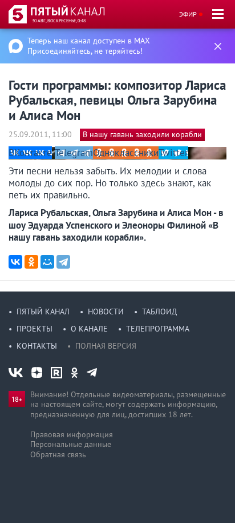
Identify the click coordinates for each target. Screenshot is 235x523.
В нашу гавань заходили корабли (142, 134)
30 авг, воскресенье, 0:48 (59, 20)
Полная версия (105, 346)
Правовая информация (71, 434)
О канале (89, 329)
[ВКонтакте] (15, 262)
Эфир (188, 14)
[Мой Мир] (47, 262)
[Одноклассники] (31, 262)
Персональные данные (70, 444)
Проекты (34, 329)
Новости (106, 311)
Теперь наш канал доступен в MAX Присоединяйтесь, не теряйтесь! (88, 45)
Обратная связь (58, 454)
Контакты (37, 346)
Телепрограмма (157, 329)
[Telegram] (63, 262)
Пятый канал (43, 311)
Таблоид (159, 311)
